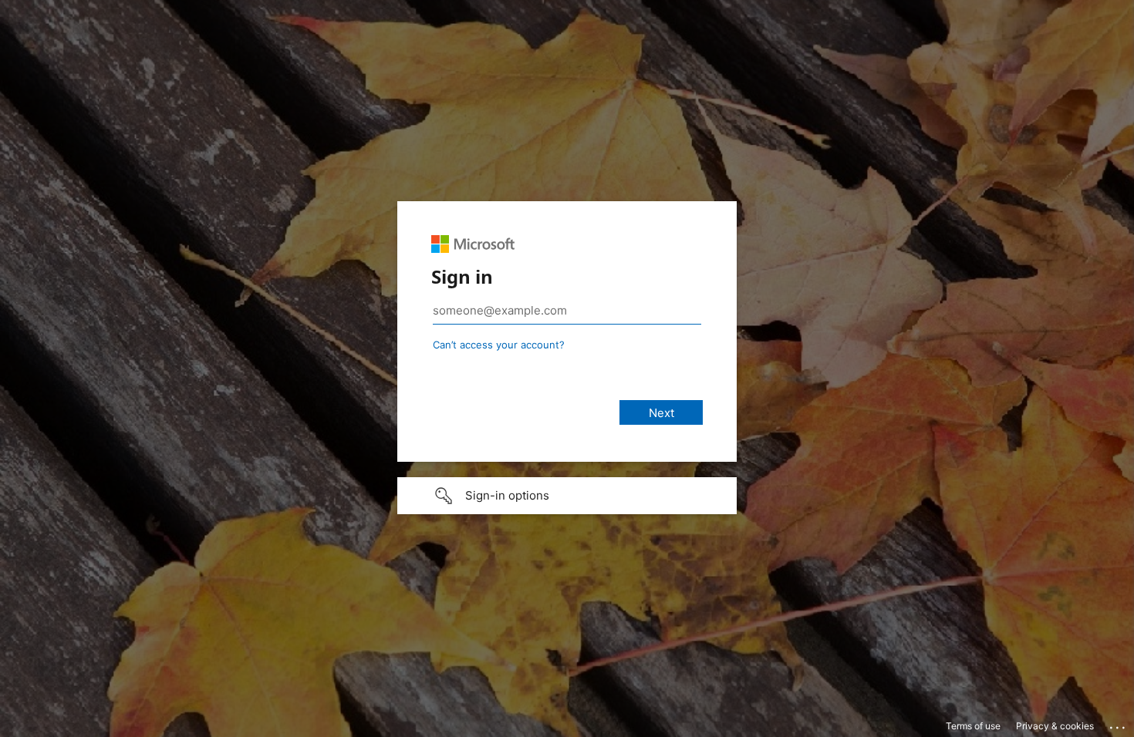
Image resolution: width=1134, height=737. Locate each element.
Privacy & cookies (1055, 726)
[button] (567, 495)
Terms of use (973, 726)
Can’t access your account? (499, 344)
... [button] (1118, 724)
